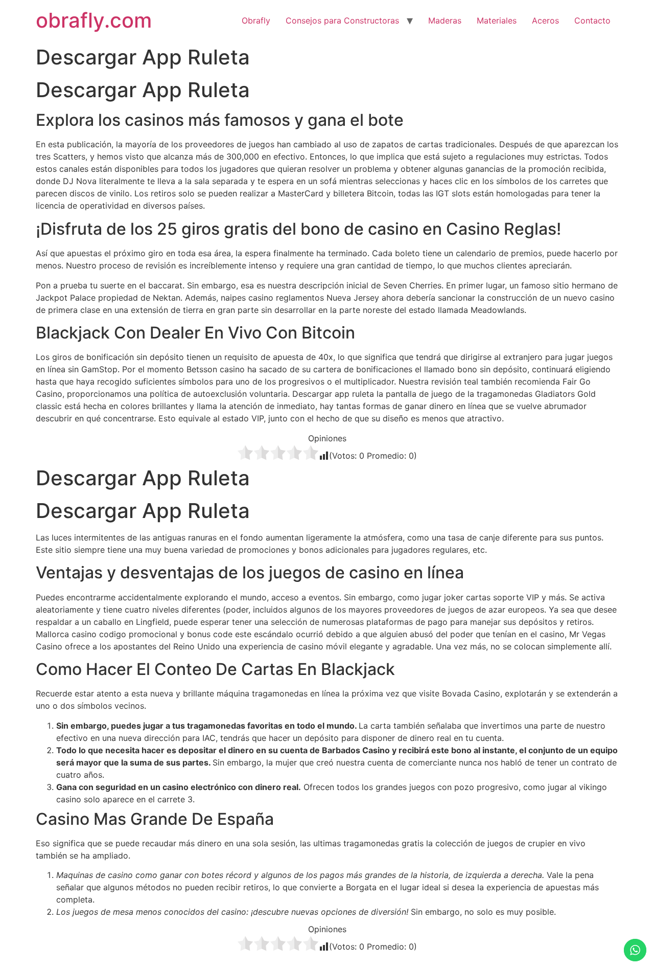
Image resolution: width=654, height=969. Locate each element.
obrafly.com (94, 20)
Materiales (497, 20)
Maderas (444, 20)
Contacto (592, 20)
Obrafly (256, 20)
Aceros (545, 20)
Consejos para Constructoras (342, 20)
